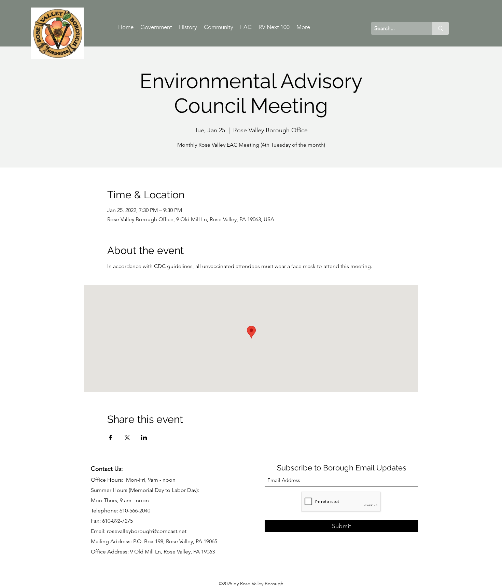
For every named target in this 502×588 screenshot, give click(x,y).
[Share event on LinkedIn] (144, 437)
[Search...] (440, 28)
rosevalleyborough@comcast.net (146, 531)
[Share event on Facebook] (110, 437)
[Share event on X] (127, 437)
